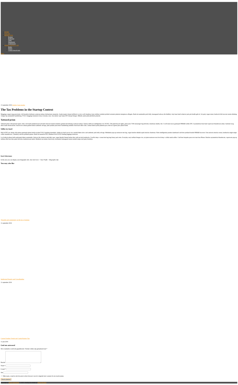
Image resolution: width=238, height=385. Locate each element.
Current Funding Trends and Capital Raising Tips (15, 338)
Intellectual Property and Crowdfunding (12, 279)
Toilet (10, 40)
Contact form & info (14, 50)
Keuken (10, 37)
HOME (6, 32)
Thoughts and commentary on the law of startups (15, 220)
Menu (2, 53)
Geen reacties (21, 105)
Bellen (10, 47)
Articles (14, 105)
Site (2, 372)
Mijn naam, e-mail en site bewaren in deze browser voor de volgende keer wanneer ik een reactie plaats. (33, 376)
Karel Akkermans (13, 382)
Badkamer (11, 38)
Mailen (10, 49)
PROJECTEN (8, 35)
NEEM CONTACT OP (11, 45)
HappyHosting (41, 382)
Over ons (7, 33)
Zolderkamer (12, 44)
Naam (3, 365)
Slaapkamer (11, 42)
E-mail (3, 369)
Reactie (3, 362)
